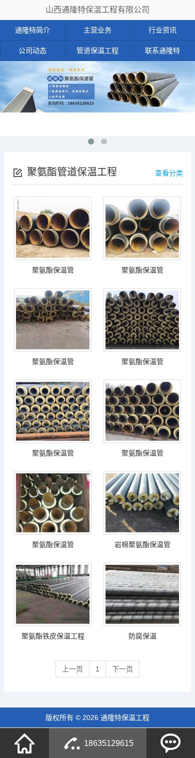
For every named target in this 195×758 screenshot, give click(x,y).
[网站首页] (24, 743)
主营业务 (98, 30)
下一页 (122, 669)
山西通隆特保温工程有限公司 (98, 10)
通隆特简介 (32, 30)
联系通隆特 (162, 50)
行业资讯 (162, 30)
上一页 (72, 669)
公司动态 (32, 50)
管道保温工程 (97, 50)
